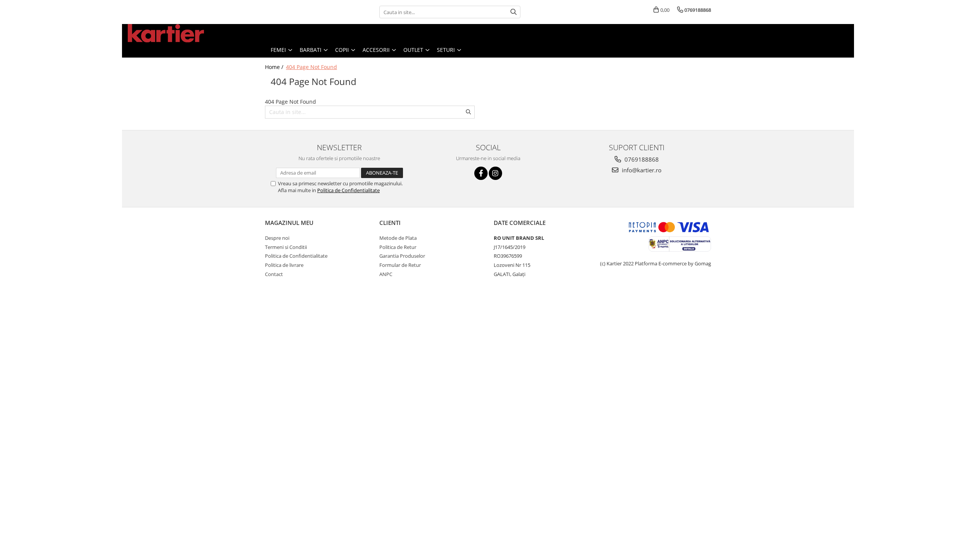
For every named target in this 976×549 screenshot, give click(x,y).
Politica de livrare (284, 265)
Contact (274, 274)
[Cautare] (513, 12)
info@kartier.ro (640, 170)
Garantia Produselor (402, 255)
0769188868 (641, 159)
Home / (275, 67)
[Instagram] (495, 173)
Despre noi (277, 237)
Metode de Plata (398, 237)
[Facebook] (481, 173)
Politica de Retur (397, 247)
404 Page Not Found (311, 67)
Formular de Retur (400, 265)
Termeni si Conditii (286, 247)
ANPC (385, 274)
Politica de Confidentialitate (348, 190)
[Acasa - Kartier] (166, 33)
